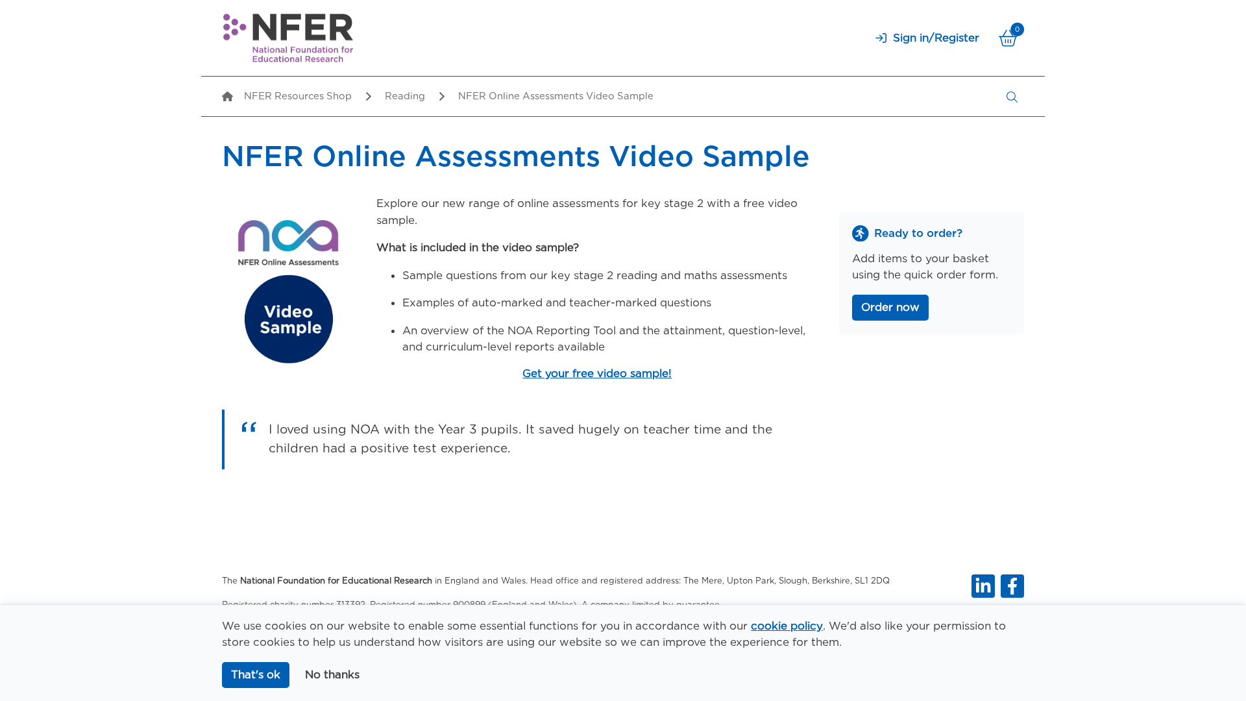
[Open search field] (1012, 97)
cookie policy (787, 625)
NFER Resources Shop (298, 96)
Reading (405, 96)
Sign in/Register (936, 37)
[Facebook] (1012, 586)
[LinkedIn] (983, 586)
